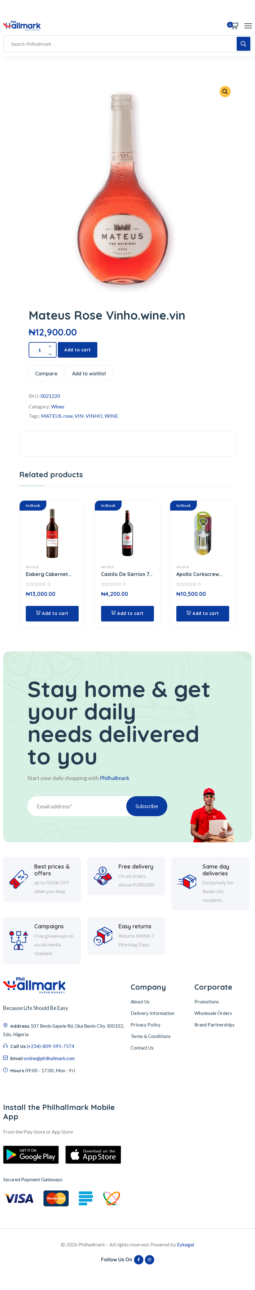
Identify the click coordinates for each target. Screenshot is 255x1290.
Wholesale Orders (213, 1013)
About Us (140, 1001)
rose (68, 416)
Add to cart (77, 350)
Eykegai (185, 1244)
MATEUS (51, 416)
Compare (46, 373)
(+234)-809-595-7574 (50, 1046)
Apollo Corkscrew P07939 (197, 574)
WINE (111, 416)
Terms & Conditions (151, 1036)
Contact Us (142, 1047)
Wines (57, 406)
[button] (225, 91)
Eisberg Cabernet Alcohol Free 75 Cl (47, 574)
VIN (79, 416)
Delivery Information (152, 1013)
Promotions (206, 1001)
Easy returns (134, 926)
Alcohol (32, 566)
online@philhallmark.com (49, 1058)
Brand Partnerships (214, 1024)
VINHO (94, 416)
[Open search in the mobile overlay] (127, 43)
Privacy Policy (145, 1024)
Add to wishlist (89, 373)
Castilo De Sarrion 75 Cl (127, 574)
